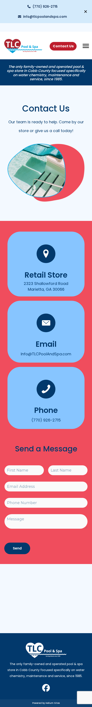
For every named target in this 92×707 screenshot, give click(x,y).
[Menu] (86, 46)
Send (17, 548)
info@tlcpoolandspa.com (44, 16)
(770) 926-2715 (44, 6)
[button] (86, 11)
